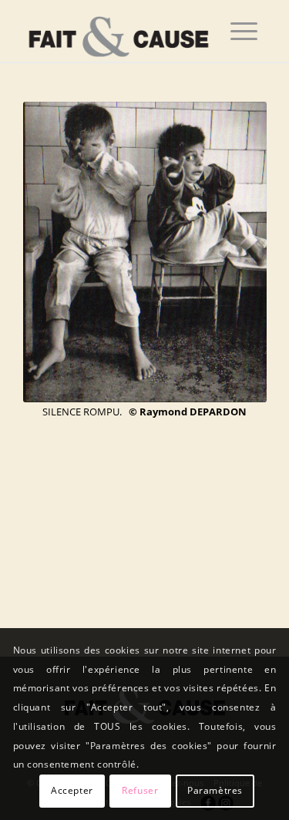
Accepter (72, 790)
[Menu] (243, 31)
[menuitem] (243, 31)
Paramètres (215, 790)
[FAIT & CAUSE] (120, 31)
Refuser (140, 790)
